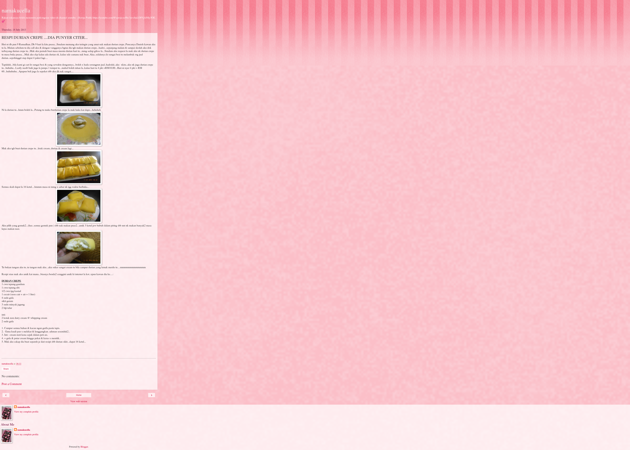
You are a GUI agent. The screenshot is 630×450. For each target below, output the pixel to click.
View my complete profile (26, 411)
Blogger (84, 446)
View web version (78, 401)
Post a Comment (12, 384)
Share (6, 369)
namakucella (16, 10)
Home (79, 395)
